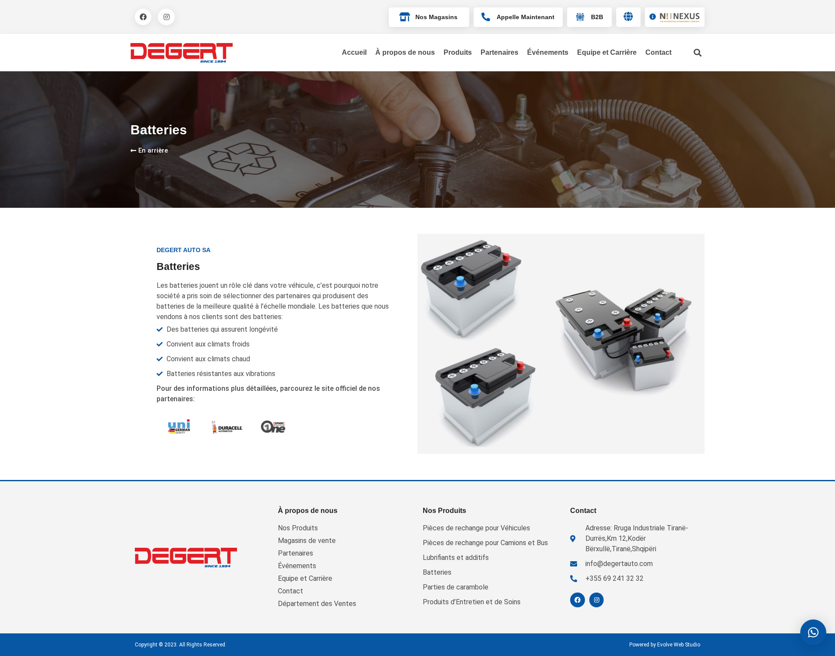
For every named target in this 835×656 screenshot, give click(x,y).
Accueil (354, 52)
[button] (813, 632)
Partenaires (499, 52)
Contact (658, 52)
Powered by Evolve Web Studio (664, 645)
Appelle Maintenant (525, 16)
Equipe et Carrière (607, 52)
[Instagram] (166, 17)
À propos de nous (405, 52)
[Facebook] (143, 17)
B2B (597, 16)
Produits (458, 52)
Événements (547, 52)
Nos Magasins (436, 16)
